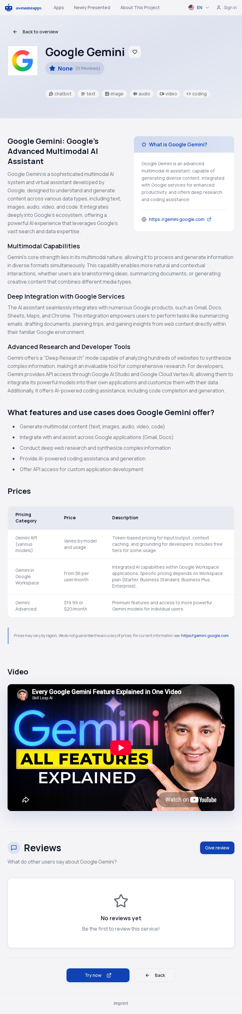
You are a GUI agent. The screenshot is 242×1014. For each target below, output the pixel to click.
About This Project (140, 7)
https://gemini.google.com (205, 635)
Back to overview (40, 32)
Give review (217, 848)
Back (160, 975)
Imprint (121, 1003)
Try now (93, 975)
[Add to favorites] (135, 52)
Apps (59, 7)
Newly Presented (92, 7)
